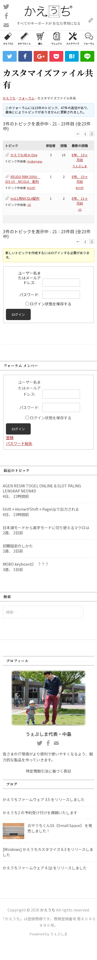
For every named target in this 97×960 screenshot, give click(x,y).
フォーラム (89, 43)
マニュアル (56, 43)
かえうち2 (8, 43)
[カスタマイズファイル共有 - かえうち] (72, 56)
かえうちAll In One (24, 155)
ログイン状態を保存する (50, 303)
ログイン (18, 314)
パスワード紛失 (19, 443)
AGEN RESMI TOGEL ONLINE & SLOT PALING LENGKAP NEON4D (42, 488)
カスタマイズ (72, 43)
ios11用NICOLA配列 (25, 198)
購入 (40, 43)
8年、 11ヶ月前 (80, 200)
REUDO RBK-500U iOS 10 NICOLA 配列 (22, 179)
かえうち (9, 98)
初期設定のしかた (18, 545)
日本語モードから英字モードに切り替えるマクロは (46, 527)
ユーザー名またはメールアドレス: (29, 277)
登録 (9, 437)
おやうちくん (24, 43)
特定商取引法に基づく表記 (48, 771)
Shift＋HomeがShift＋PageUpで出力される (41, 509)
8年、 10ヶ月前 (80, 157)
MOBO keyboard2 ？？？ (26, 564)
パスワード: (29, 294)
